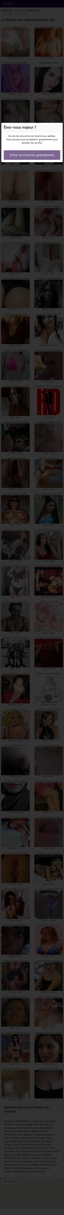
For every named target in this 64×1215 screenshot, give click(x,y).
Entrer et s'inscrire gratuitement (32, 155)
